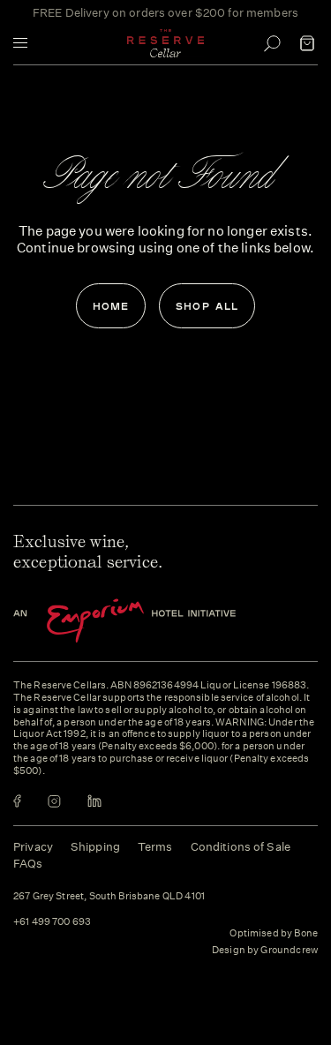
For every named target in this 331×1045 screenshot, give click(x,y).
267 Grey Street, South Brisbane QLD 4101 (109, 897)
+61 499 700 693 (52, 922)
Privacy (33, 846)
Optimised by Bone (273, 933)
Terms (155, 846)
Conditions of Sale (240, 846)
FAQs (28, 863)
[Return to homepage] (166, 43)
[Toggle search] (272, 43)
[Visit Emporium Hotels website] (154, 620)
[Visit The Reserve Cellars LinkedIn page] (94, 801)
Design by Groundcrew (265, 950)
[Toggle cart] (307, 43)
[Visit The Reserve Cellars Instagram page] (54, 801)
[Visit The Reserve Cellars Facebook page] (17, 801)
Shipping (95, 846)
